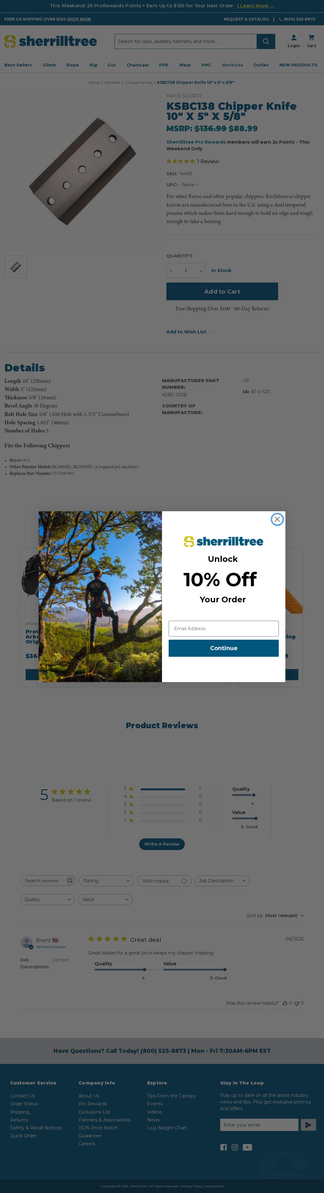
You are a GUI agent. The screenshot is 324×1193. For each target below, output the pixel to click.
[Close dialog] (277, 519)
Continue (224, 648)
